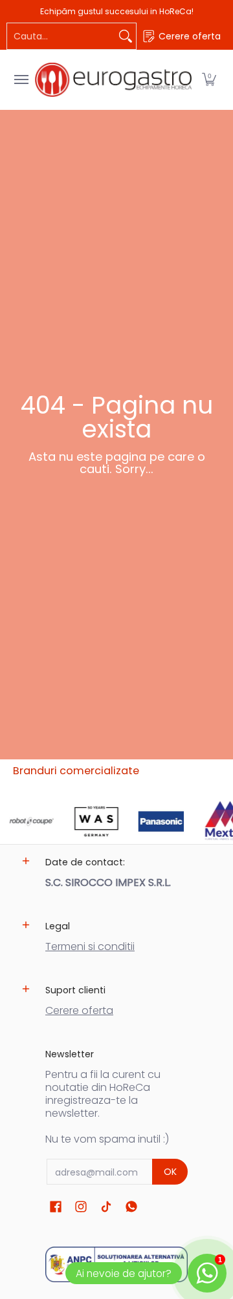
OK (170, 1171)
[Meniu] (20, 80)
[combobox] (61, 36)
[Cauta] (125, 36)
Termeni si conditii (90, 946)
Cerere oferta (79, 1010)
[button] (209, 80)
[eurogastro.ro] (113, 79)
